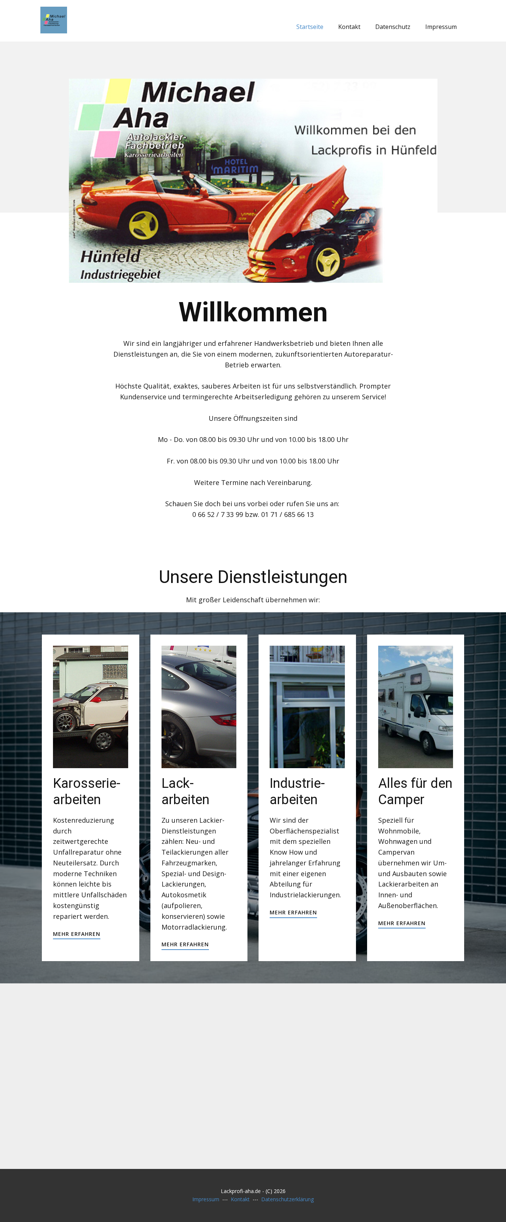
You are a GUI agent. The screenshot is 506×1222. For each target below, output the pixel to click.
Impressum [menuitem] (441, 27)
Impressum (205, 1199)
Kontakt (240, 1199)
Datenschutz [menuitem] (392, 27)
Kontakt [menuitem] (349, 27)
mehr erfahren (76, 933)
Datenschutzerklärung (287, 1199)
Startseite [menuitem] (309, 27)
